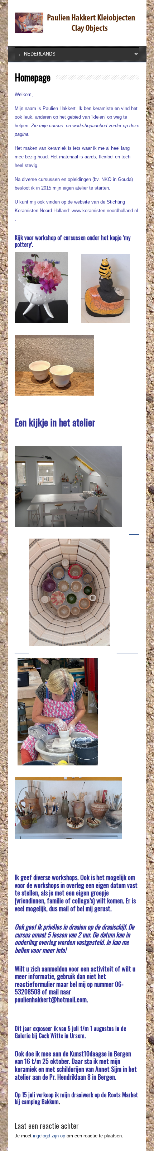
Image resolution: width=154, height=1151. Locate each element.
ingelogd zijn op (49, 1135)
